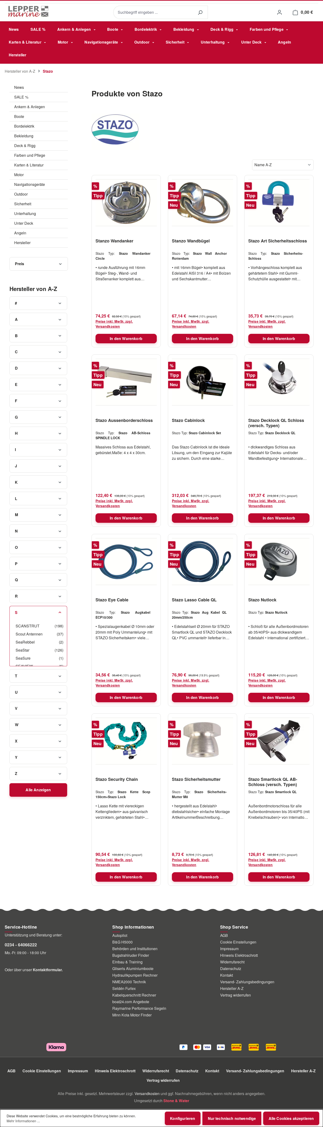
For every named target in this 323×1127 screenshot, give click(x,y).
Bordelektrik (24, 126)
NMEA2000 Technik (129, 981)
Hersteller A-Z (232, 988)
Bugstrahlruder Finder (130, 955)
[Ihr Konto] (279, 12)
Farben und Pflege (29, 155)
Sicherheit (22, 203)
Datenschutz (230, 968)
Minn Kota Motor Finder (132, 1015)
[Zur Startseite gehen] (28, 11)
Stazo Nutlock (262, 600)
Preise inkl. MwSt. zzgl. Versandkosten (114, 324)
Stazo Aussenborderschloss (124, 420)
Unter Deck (23, 223)
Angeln (20, 233)
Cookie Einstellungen (238, 942)
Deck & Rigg (24, 145)
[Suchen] (200, 12)
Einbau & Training (127, 962)
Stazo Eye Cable (112, 600)
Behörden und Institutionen (134, 948)
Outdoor (21, 194)
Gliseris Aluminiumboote (132, 968)
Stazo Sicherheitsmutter (196, 779)
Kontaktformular (47, 969)
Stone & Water (176, 1100)
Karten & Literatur (29, 165)
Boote (19, 116)
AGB (224, 935)
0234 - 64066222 (21, 945)
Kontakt (226, 975)
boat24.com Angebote (130, 1001)
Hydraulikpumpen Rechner (134, 975)
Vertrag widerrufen (235, 995)
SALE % (21, 97)
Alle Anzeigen (38, 789)
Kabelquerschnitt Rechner (134, 995)
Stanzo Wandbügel (191, 241)
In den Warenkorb (126, 338)
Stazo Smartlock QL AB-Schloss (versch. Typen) (272, 782)
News (19, 87)
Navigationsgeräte (29, 184)
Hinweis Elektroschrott (239, 955)
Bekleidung (23, 136)
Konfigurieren (182, 1118)
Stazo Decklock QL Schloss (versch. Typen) (276, 423)
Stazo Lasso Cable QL (194, 600)
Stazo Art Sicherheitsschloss (277, 241)
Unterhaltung (25, 213)
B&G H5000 (122, 942)
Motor (19, 174)
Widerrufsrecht (232, 962)
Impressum (229, 948)
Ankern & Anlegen (29, 106)
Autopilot (119, 935)
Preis (19, 263)
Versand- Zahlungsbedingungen (247, 981)
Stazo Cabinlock (188, 420)
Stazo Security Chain (117, 779)
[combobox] (152, 12)
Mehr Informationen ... (23, 1120)
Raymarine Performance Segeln (139, 1008)
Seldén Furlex (124, 988)
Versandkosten (147, 1093)
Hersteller (22, 242)
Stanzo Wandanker (114, 241)
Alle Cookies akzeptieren (291, 1118)
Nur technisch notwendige (232, 1118)
